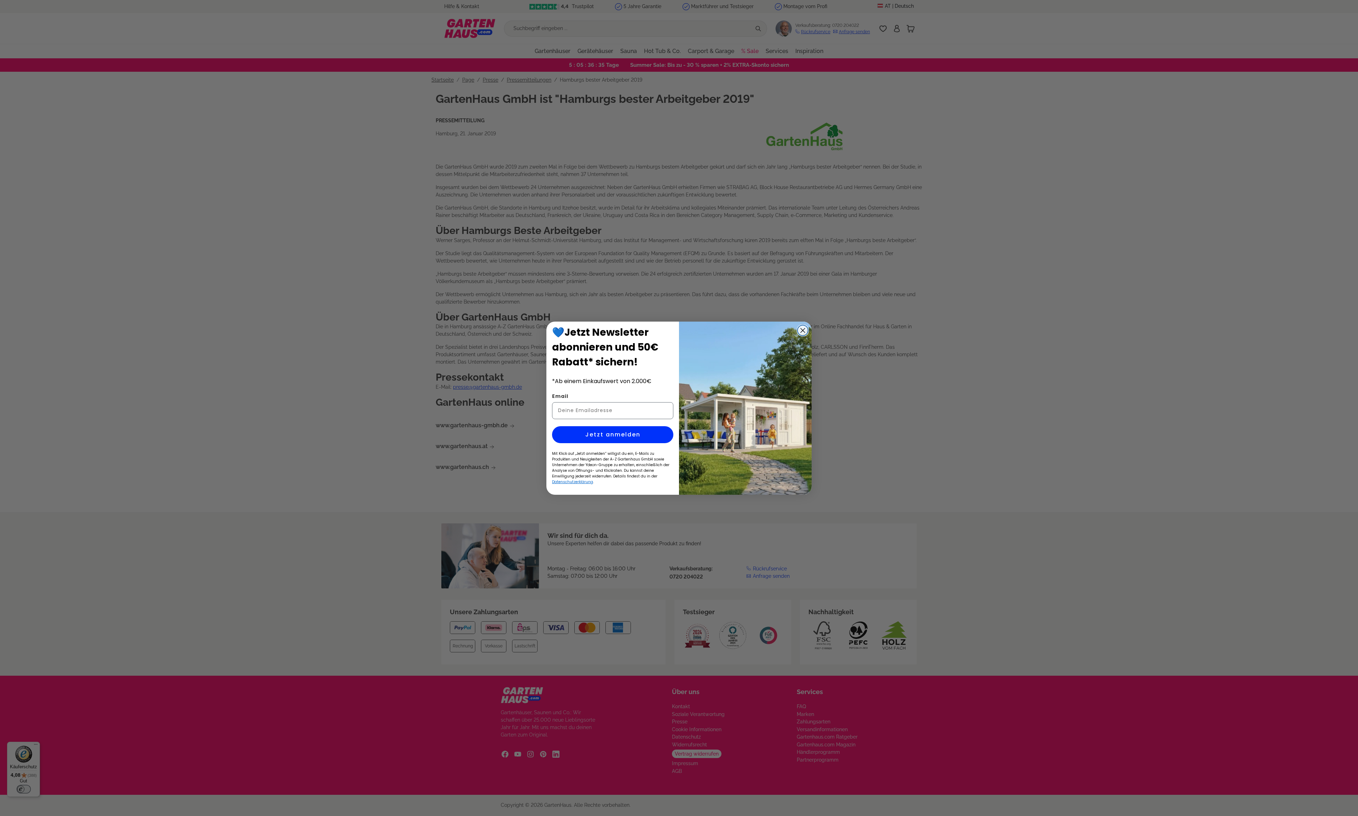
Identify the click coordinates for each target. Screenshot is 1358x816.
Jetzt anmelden (612, 434)
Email (560, 396)
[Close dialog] (802, 330)
